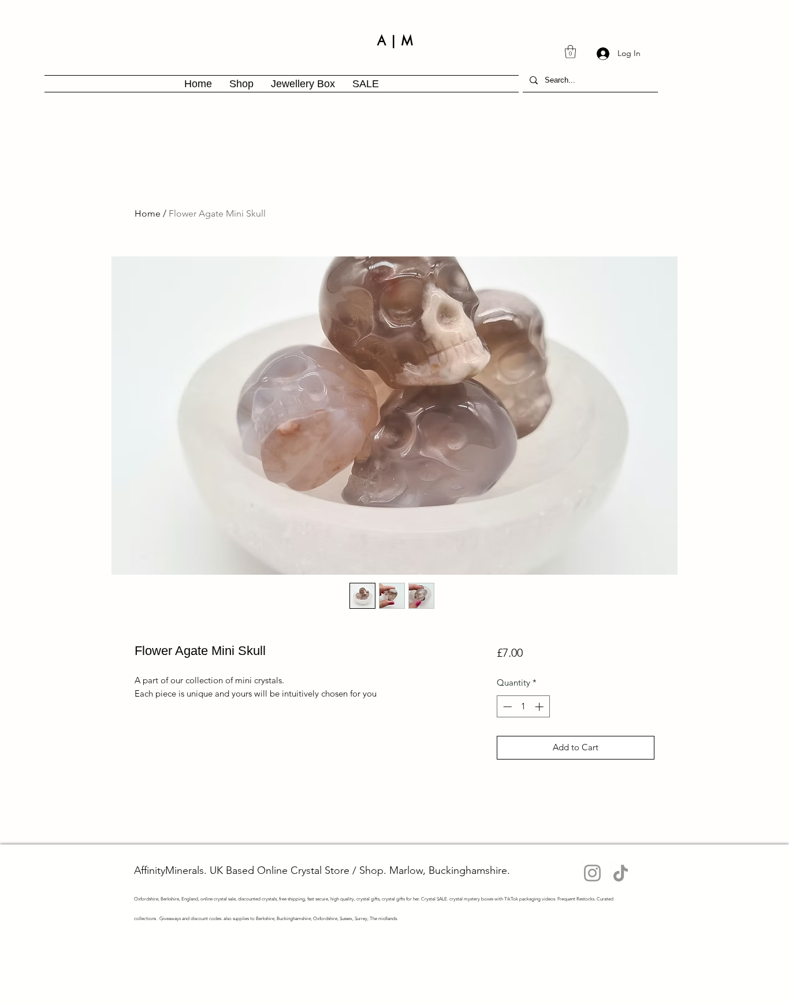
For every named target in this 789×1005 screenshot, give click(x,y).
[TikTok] (620, 873)
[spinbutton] (523, 706)
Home (148, 213)
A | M (395, 40)
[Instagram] (592, 873)
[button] (570, 51)
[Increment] (540, 706)
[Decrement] (506, 706)
